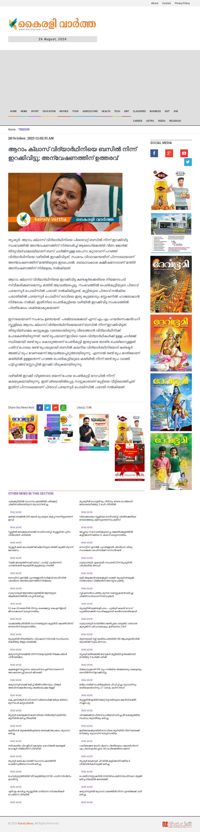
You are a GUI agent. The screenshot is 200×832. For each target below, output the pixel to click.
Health (106, 111)
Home (13, 111)
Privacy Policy (182, 3)
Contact (166, 3)
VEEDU (161, 120)
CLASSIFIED (139, 111)
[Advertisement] (77, 77)
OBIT (126, 111)
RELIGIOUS (175, 120)
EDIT (167, 111)
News (24, 111)
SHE (176, 111)
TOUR (75, 111)
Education (49, 111)
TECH (117, 111)
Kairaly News (26, 823)
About (154, 3)
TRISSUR (23, 129)
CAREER (137, 120)
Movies (64, 111)
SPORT (35, 111)
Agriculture (90, 111)
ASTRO (150, 120)
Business (155, 111)
